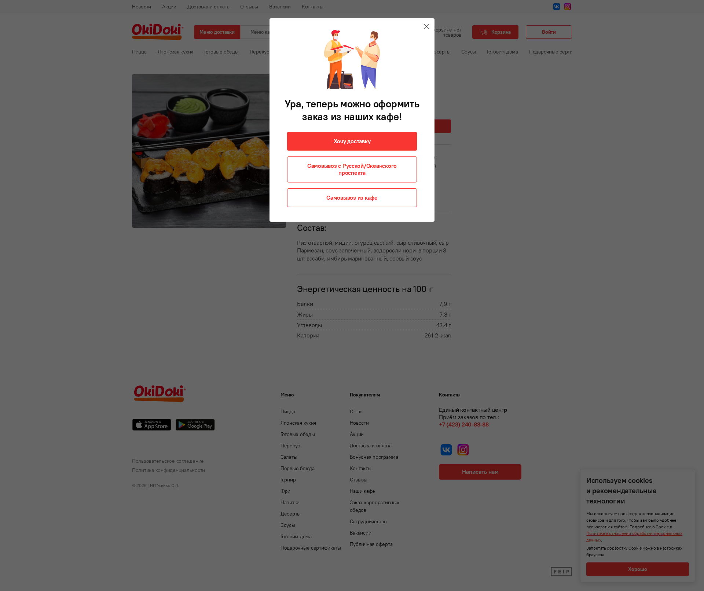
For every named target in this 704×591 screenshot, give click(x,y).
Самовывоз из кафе (352, 197)
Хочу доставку (352, 141)
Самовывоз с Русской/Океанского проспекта (352, 169)
